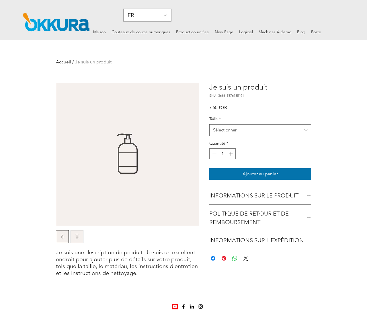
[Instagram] (201, 306)
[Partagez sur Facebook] (213, 258)
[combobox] (260, 130)
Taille (215, 118)
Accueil (63, 62)
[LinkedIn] (192, 306)
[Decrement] (213, 154)
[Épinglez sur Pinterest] (223, 258)
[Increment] (231, 154)
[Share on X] (245, 258)
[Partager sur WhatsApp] (234, 258)
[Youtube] (175, 306)
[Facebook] (183, 306)
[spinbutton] (222, 154)
